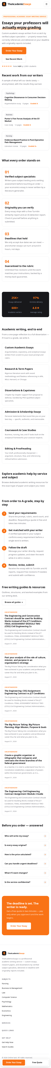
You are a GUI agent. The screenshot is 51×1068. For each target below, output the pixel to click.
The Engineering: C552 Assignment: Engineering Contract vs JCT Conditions (25, 692)
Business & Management (12, 988)
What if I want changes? (16, 873)
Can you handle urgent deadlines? (21, 863)
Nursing (5, 983)
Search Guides (8, 1047)
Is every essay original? (16, 845)
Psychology (6, 1001)
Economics (6, 1011)
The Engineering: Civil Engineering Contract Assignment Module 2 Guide (24, 792)
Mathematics (7, 1006)
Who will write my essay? (17, 836)
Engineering (7, 1015)
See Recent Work (14, 59)
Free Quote (37, 1062)
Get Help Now (7, 1042)
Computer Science (9, 997)
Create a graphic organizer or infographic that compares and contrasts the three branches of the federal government (23, 759)
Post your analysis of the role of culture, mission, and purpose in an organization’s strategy (25, 660)
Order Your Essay (14, 50)
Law (3, 992)
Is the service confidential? (17, 882)
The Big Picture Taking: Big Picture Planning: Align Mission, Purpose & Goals (25, 726)
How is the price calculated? (18, 854)
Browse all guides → (14, 602)
